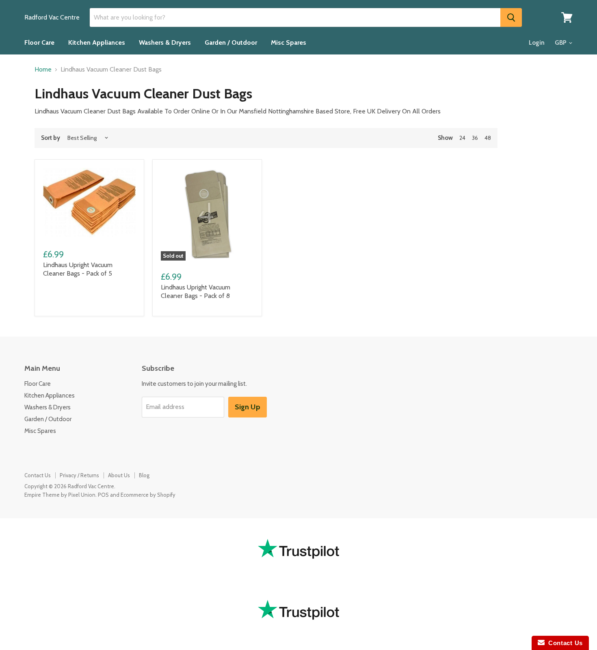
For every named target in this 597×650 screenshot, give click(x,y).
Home (43, 69)
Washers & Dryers (165, 42)
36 (475, 137)
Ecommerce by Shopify (148, 494)
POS (103, 494)
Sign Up (247, 406)
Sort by (50, 138)
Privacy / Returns (79, 475)
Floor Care (39, 42)
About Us (119, 475)
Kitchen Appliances (96, 42)
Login (537, 42)
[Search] (511, 17)
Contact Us (37, 475)
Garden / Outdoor (231, 42)
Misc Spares (288, 42)
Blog (144, 475)
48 (488, 137)
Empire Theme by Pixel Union (59, 494)
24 (462, 137)
